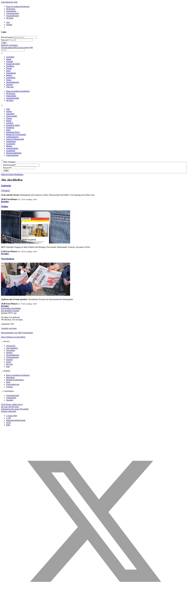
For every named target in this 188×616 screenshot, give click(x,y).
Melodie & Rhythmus (15, 380)
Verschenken (7, 258)
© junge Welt (11, 416)
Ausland (9, 61)
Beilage (9, 75)
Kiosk (8, 362)
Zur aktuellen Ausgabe (10, 311)
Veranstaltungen (12, 16)
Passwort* (7, 168)
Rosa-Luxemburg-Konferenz (18, 6)
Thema (9, 68)
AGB (8, 423)
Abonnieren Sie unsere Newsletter (15, 409)
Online (4, 206)
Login (4, 43)
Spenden (9, 400)
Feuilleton (10, 66)
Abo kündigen (12, 348)
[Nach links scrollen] (2, 105)
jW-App (9, 364)
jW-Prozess (10, 9)
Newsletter (10, 350)
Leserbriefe (10, 77)
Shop (8, 382)
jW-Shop (9, 18)
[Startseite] (17, 47)
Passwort (4, 40)
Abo (8, 22)
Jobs (8, 366)
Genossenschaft (12, 13)
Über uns (10, 87)
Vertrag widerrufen (8, 411)
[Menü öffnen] (2, 53)
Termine (9, 84)
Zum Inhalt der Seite (9, 2)
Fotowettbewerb (12, 384)
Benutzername (7, 37)
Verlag (8, 80)
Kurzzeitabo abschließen (11, 308)
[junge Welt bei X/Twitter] (94, 614)
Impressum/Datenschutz (15, 420)
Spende (9, 25)
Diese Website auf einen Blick (13, 337)
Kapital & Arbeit (13, 64)
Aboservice (10, 346)
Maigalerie (10, 377)
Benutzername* (9, 165)
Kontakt (9, 359)
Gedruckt (6, 185)
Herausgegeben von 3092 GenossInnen (17, 333)
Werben (9, 353)
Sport (8, 71)
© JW (8, 418)
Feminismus (11, 73)
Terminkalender (12, 357)
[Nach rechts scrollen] (2, 160)
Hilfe (8, 425)
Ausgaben (10, 57)
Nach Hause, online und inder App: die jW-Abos (12, 405)
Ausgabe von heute (9, 328)
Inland (8, 59)
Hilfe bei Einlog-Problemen (12, 174)
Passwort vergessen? (9, 45)
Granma (9, 387)
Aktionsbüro (11, 11)
